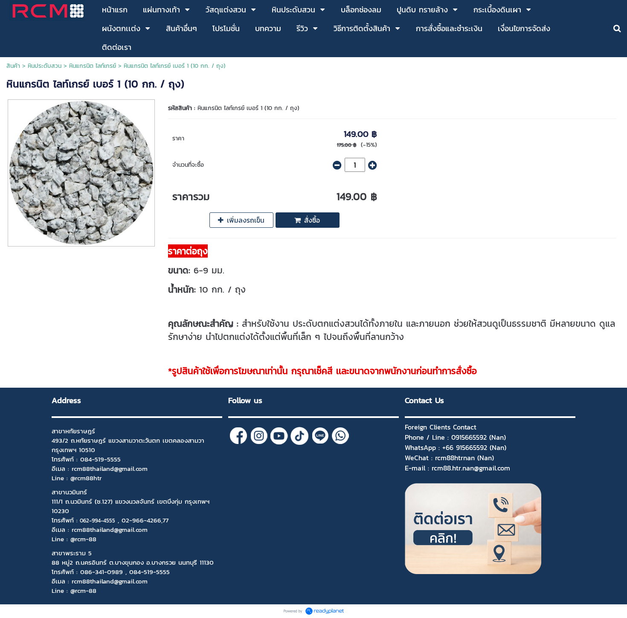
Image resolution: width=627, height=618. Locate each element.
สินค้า (13, 65)
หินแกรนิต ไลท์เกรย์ (92, 65)
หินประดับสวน (44, 65)
